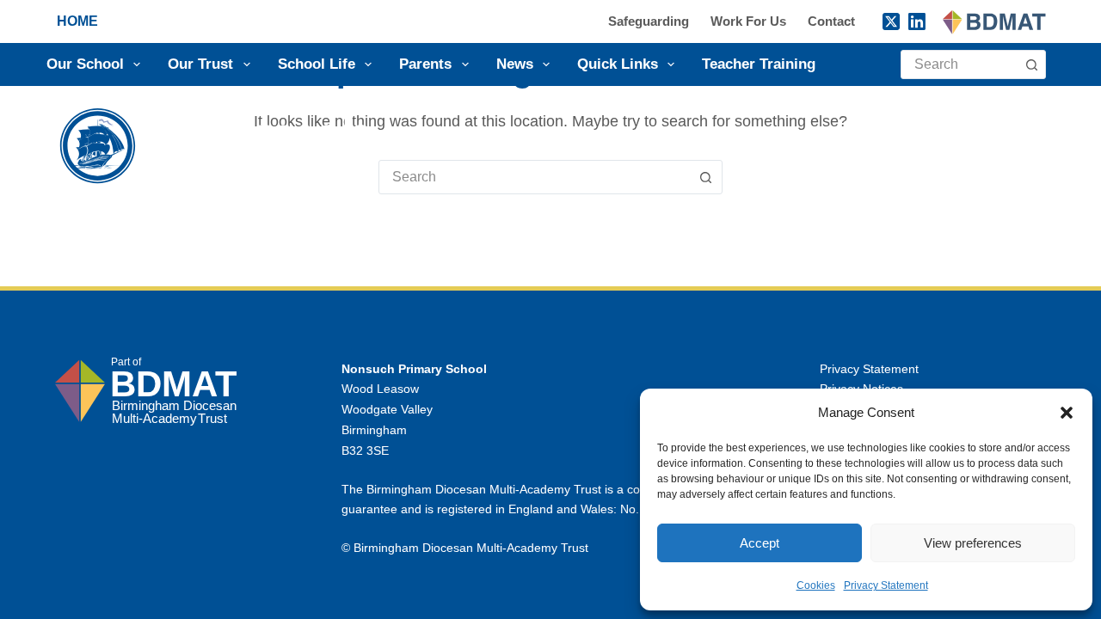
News (514, 64)
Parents (425, 64)
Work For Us (748, 21)
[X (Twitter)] (891, 21)
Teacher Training (758, 64)
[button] (1066, 412)
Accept (759, 543)
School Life (316, 64)
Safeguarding (648, 21)
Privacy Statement (886, 585)
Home (77, 21)
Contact (831, 21)
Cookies (816, 585)
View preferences (973, 543)
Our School (85, 64)
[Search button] (1031, 64)
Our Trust (200, 64)
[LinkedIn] (917, 21)
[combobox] (959, 64)
